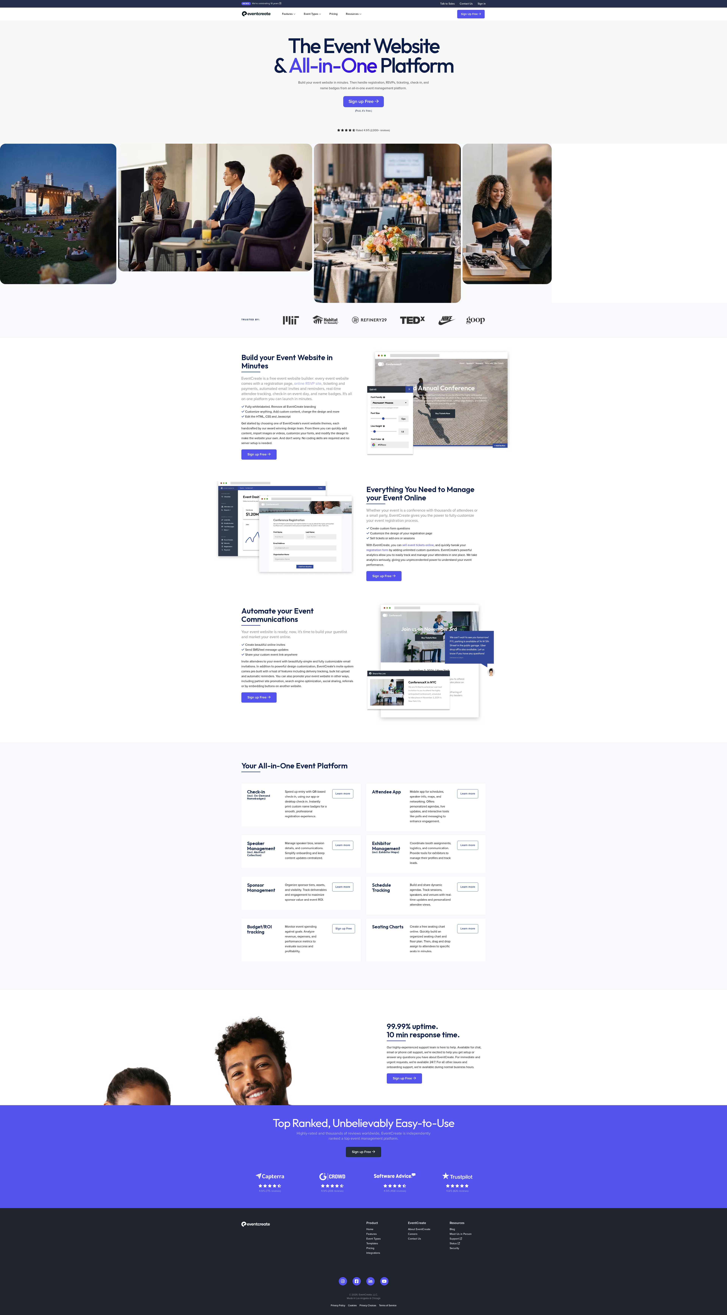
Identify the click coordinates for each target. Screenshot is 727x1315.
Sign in (482, 3)
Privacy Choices (368, 1305)
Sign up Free (362, 101)
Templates (372, 1243)
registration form (377, 550)
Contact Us (466, 3)
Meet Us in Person (461, 1234)
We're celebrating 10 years (261, 3)
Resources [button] (352, 14)
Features (371, 1234)
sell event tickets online (418, 545)
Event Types (373, 1238)
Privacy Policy (338, 1305)
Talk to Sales (447, 3)
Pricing (333, 14)
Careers (412, 1234)
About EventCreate (419, 1229)
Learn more (342, 793)
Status (454, 1243)
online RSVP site (307, 383)
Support (455, 1238)
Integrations (373, 1253)
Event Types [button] (311, 14)
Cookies (352, 1305)
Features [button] (287, 14)
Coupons (371, 1257)
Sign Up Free (469, 14)
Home (369, 1229)
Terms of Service (387, 1305)
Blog (452, 1229)
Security (454, 1248)
